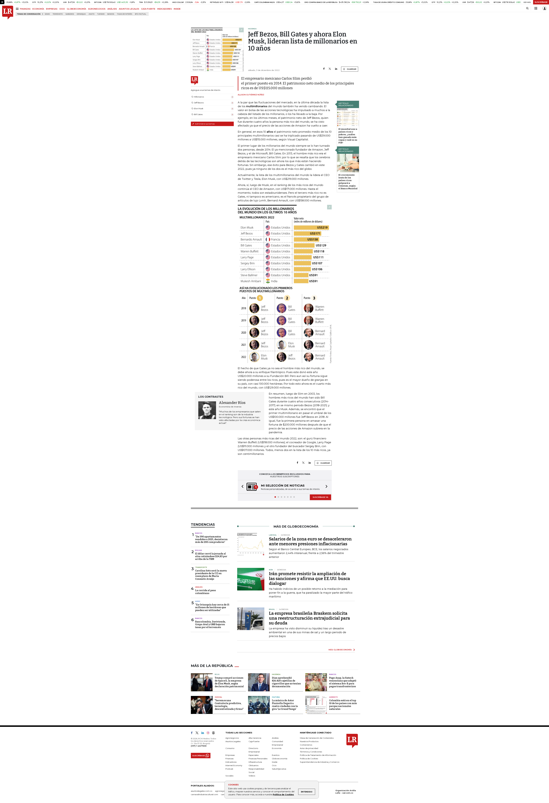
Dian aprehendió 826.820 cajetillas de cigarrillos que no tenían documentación (286, 682)
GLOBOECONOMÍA (76, 9)
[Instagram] (209, 734)
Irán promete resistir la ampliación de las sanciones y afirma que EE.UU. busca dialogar (309, 578)
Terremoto (58, 14)
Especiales (253, 755)
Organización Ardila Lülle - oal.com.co (345, 792)
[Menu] (17, 9)
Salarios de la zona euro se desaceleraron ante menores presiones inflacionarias (310, 542)
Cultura (276, 697)
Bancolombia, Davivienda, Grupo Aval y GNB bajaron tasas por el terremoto (210, 625)
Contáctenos (306, 745)
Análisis (199, 587)
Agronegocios (232, 738)
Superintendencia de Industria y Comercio (319, 762)
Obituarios (253, 766)
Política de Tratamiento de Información (318, 755)
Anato (91, 14)
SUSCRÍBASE (541, 2)
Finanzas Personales (258, 759)
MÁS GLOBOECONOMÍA (340, 650)
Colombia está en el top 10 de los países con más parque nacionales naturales (343, 705)
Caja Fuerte (254, 742)
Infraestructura (255, 762)
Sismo (47, 14)
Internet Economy (233, 766)
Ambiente (333, 697)
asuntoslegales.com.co (201, 791)
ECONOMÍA (38, 9)
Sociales (229, 776)
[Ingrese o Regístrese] (544, 8)
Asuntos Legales (232, 742)
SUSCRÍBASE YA (320, 497)
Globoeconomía (279, 759)
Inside (274, 762)
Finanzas (229, 759)
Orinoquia (81, 14)
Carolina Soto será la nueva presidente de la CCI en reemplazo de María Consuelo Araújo (211, 575)
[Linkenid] (203, 734)
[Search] (527, 8)
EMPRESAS (51, 9)
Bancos (110, 14)
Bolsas (198, 551)
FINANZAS (25, 9)
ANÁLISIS (112, 9)
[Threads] (214, 734)
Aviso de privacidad (309, 748)
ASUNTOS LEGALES (129, 9)
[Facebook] (324, 69)
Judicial (218, 697)
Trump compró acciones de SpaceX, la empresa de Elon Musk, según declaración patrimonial (229, 682)
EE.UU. (217, 675)
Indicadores (230, 762)
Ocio (274, 766)
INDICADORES (164, 9)
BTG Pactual (140, 14)
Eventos (275, 755)
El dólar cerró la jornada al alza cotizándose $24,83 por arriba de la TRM (211, 557)
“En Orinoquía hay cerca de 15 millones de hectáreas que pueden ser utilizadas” (212, 608)
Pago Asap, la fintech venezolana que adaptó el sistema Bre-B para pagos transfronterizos (342, 682)
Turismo (101, 14)
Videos (252, 776)
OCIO (62, 9)
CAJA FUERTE (148, 9)
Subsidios (69, 14)
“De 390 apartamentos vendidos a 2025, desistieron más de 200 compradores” (211, 540)
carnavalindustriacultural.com (204, 795)
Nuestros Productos (309, 742)
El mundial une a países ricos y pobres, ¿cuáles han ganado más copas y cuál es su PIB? (347, 136)
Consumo (229, 748)
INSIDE (177, 9)
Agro (197, 602)
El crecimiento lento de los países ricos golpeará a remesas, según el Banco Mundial (348, 182)
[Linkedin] (336, 69)
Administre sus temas (205, 124)
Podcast (229, 769)
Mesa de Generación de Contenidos (317, 738)
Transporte (201, 568)
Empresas (230, 755)
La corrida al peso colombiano (205, 592)
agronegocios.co (223, 791)
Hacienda (276, 675)
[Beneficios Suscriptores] (536, 8)
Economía (276, 748)
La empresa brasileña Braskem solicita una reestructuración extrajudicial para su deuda (309, 618)
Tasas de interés (124, 14)
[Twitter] (330, 69)
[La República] (7, 13)
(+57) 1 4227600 (198, 746)
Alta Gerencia (255, 738)
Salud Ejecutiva (279, 769)
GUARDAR (351, 69)
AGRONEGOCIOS (96, 9)
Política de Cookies (283, 794)
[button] (241, 487)
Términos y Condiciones (311, 752)
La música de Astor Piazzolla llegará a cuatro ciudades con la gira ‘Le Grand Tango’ (285, 705)
